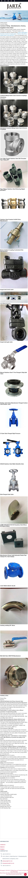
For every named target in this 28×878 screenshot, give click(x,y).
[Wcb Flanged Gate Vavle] (14, 479)
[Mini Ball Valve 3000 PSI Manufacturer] (14, 641)
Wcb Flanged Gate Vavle (6, 494)
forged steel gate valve (6, 342)
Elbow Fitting (2, 872)
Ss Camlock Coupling (5, 804)
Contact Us (2, 844)
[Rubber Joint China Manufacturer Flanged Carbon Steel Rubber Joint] (14, 388)
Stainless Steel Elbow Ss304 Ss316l (8, 794)
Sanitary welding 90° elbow (7, 625)
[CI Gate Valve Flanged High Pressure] (14, 418)
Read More (2, 98)
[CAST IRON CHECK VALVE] (14, 570)
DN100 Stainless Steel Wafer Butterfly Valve (12, 464)
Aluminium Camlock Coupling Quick (8, 33)
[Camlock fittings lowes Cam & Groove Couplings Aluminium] (14, 79)
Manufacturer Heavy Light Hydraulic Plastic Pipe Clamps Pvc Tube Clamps (13, 556)
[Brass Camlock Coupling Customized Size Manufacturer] (14, 235)
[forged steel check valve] (14, 270)
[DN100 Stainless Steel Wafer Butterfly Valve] (14, 449)
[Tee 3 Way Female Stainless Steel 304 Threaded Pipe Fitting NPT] (14, 143)
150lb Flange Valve (4, 803)
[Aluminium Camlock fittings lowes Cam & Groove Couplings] (14, 113)
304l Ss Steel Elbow (22, 32)
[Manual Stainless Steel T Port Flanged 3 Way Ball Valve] (14, 357)
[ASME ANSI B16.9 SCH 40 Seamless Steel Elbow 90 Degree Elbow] (14, 510)
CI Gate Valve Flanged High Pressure (10, 433)
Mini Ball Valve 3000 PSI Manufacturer (10, 656)
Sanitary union (4, 695)
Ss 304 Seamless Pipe (5, 807)
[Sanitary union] (14, 676)
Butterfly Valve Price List (5, 806)
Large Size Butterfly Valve (6, 795)
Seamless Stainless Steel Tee (7, 797)
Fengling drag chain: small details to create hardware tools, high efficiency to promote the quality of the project (13, 737)
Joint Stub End (10, 35)
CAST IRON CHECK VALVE (7, 585)
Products (2, 849)
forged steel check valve (6, 289)
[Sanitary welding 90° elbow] (14, 606)
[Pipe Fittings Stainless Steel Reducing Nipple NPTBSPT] (14, 174)
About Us (2, 846)
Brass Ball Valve (4, 798)
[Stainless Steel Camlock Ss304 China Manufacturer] (14, 204)
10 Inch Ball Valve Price (5, 801)
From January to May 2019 (6, 728)
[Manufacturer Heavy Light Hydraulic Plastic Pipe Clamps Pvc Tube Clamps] (14, 540)
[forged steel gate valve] (14, 322)
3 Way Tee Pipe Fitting (5, 800)
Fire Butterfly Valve (4, 792)
